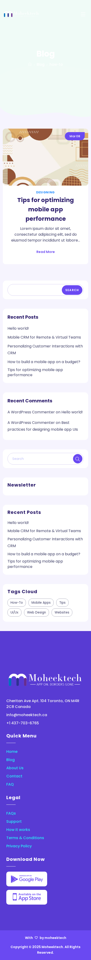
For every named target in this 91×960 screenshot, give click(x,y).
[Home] (30, 64)
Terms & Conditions (25, 838)
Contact (14, 776)
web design (36, 612)
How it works (18, 829)
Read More (45, 251)
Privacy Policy (19, 846)
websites (62, 612)
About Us (15, 768)
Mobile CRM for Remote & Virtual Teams (44, 337)
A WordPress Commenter (31, 412)
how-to (16, 602)
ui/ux (14, 612)
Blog (10, 759)
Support (14, 821)
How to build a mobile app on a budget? (43, 362)
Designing (45, 192)
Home (12, 751)
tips (62, 602)
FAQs (11, 813)
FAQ (10, 784)
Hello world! (18, 328)
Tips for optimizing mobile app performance (45, 209)
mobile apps (41, 602)
